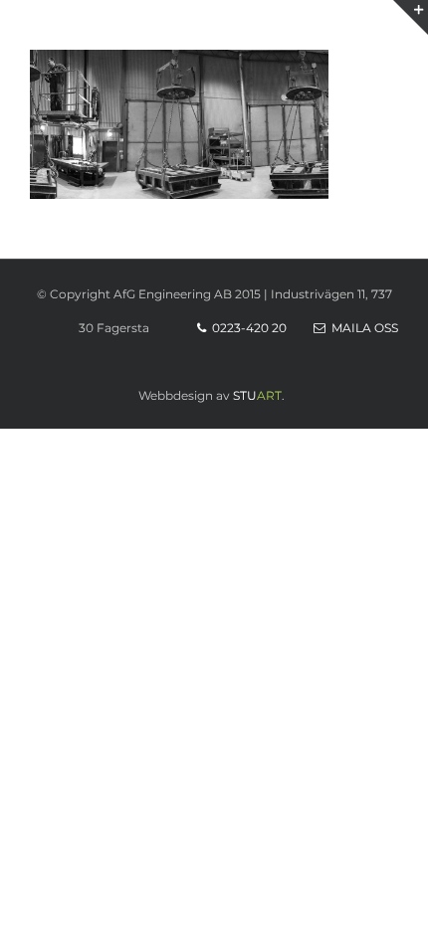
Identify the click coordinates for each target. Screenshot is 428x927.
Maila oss (361, 327)
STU (245, 395)
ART (269, 395)
